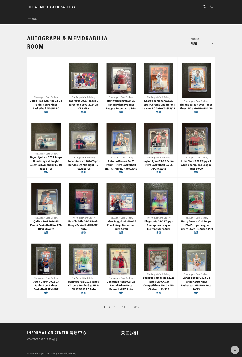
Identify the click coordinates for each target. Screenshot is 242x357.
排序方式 (195, 39)
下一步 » (134, 307)
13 (123, 307)
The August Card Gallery (51, 7)
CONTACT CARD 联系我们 (42, 339)
